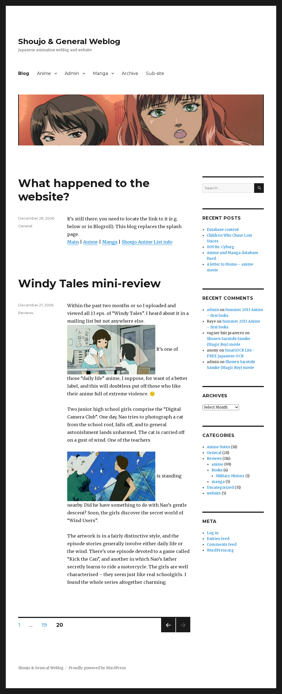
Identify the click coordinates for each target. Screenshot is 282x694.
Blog (23, 73)
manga (218, 481)
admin (213, 309)
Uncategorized (220, 487)
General (25, 226)
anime (217, 464)
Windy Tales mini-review (89, 283)
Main (73, 242)
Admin (72, 73)
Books (217, 470)
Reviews (25, 312)
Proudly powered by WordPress (97, 668)
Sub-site (155, 73)
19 (46, 625)
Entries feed (218, 538)
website (214, 493)
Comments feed (222, 544)
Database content (223, 229)
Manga (100, 73)
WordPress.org (220, 550)
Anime (44, 73)
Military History (230, 476)
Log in (212, 533)
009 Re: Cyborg (220, 247)
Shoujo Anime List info (147, 242)
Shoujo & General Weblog (69, 41)
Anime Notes (218, 447)
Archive (130, 73)
